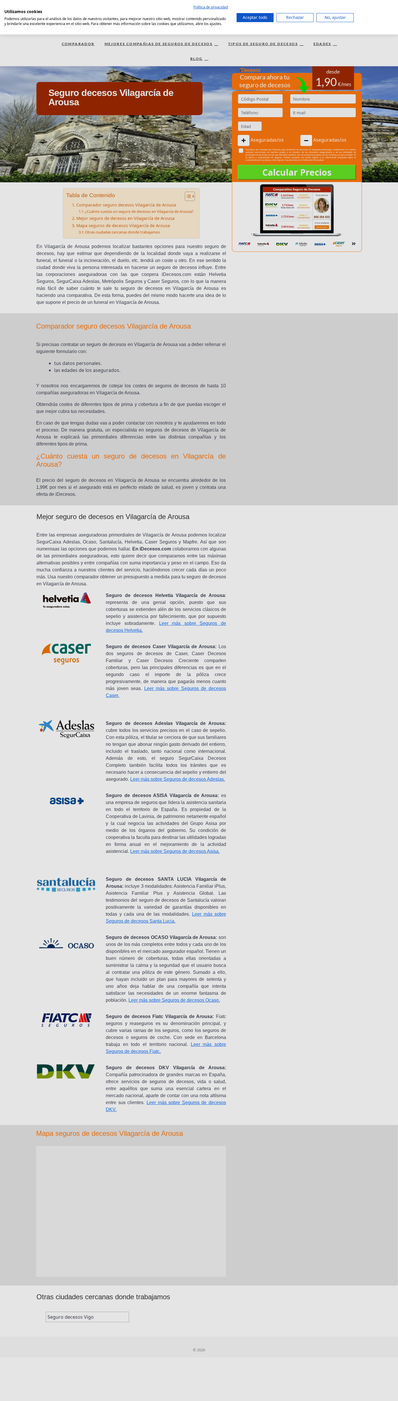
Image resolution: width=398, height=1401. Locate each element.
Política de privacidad (210, 7)
